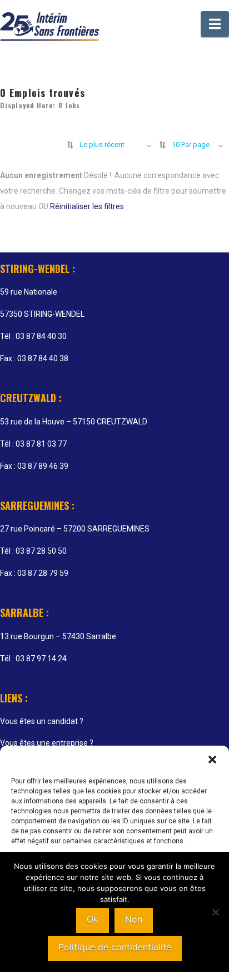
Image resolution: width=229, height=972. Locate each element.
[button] (212, 759)
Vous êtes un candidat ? (41, 721)
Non (133, 919)
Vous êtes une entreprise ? (46, 742)
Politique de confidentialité (114, 947)
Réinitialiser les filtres (87, 206)
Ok (92, 919)
